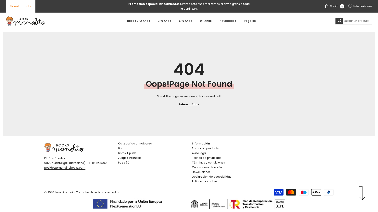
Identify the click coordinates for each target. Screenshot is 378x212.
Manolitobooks (21, 6)
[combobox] (353, 21)
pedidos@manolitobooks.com (64, 168)
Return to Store (189, 104)
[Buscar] (353, 21)
